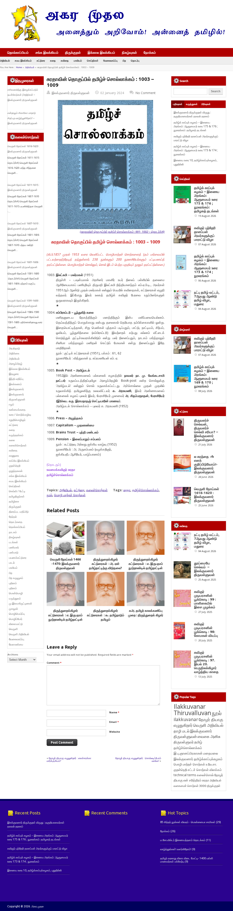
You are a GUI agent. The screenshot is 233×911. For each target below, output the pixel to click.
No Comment (145, 93)
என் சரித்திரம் (192, 780)
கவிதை (65, 60)
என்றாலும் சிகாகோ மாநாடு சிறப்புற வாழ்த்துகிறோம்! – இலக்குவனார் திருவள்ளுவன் (22, 118)
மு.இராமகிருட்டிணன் (20, 603)
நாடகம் (13, 532)
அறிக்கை (14, 353)
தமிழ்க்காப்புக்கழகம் (208, 759)
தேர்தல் (13, 517)
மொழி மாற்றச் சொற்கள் (70, 495)
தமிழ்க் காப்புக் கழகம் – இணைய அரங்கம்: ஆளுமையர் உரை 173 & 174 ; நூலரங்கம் (196, 150)
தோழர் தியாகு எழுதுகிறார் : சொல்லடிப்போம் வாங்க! (138, 759)
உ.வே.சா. (211, 764)
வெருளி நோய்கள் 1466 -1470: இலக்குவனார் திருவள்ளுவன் (65, 564)
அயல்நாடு (14, 348)
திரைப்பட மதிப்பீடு (19, 512)
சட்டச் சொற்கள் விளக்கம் (205, 770)
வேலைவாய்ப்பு (110, 60)
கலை (12, 440)
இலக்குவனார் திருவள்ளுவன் (71, 93)
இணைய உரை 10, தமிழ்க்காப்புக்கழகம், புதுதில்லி (34, 870)
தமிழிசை (14, 501)
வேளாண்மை (16, 644)
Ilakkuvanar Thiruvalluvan (192, 709)
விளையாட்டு (16, 624)
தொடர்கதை (15, 522)
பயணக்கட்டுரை (17, 558)
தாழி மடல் (182, 731)
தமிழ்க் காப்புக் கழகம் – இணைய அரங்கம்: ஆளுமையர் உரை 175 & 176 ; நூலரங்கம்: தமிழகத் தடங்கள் (196, 126)
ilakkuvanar (186, 719)
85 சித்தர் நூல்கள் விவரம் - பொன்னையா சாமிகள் (187, 822)
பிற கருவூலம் (16, 578)
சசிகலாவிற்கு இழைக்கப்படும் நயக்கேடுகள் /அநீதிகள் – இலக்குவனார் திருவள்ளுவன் (23, 94)
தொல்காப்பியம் (18, 52)
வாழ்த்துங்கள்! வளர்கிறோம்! (175, 849)
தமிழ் (198, 742)
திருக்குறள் (73, 52)
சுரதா (126, 490)
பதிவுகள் (177, 104)
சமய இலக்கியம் (23, 60)
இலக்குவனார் (16, 389)
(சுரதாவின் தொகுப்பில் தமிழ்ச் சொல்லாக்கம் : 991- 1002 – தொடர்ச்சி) (122, 232)
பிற (124, 60)
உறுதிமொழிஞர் (17, 420)
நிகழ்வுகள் (129, 52)
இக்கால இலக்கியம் (101, 52)
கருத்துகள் (192, 104)
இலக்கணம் (15, 384)
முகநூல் (13, 609)
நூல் (49, 495)
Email (114, 722)
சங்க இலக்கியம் (46, 52)
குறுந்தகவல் (16, 471)
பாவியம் (78, 60)
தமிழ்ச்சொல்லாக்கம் (145, 490)
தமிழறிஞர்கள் (17, 496)
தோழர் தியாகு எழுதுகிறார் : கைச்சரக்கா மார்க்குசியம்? (69, 759)
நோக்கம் (150, 53)
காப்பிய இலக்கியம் (19, 461)
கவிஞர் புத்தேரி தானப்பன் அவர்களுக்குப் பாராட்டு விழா (205, 233)
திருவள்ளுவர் (184, 742)
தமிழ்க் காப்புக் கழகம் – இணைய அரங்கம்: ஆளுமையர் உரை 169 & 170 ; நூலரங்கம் (206, 376)
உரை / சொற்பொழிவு (20, 415)
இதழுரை (14, 374)
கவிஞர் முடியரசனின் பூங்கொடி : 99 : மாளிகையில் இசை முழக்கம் (205, 599)
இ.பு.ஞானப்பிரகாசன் (188, 753)
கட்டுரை (41, 60)
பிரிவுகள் (205, 104)
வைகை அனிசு (209, 736)
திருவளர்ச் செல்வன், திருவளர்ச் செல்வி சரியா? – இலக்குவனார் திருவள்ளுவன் (206, 430)
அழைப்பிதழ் (15, 364)
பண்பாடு (13, 552)
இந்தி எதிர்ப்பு (16, 379)
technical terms (185, 775)
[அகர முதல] (116, 40)
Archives (13, 654)
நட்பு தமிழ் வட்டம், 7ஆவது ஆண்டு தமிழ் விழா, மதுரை (206, 298)
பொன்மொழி (16, 593)
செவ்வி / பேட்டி (17, 491)
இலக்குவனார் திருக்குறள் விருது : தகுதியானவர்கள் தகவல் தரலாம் (192, 114)
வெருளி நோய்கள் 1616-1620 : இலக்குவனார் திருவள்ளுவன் (206, 494)
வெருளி (13, 629)
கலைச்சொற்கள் (97, 490)
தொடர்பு (135, 60)
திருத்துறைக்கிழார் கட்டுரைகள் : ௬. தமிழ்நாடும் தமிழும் (105, 615)
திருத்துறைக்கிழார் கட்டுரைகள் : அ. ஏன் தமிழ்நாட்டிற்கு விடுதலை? (105, 564)
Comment (54, 662)
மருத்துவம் (15, 598)
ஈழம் (11, 404)
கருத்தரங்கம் (16, 435)
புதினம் (13, 583)
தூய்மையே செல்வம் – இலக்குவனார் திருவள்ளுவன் (204, 569)
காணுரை (14, 456)
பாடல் (12, 563)
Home (19, 67)
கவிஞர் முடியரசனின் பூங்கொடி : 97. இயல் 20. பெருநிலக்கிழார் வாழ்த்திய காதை (206, 662)
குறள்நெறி (14, 466)
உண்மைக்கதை (17, 410)
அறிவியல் (5, 60)
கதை (53, 60)
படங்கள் (13, 542)
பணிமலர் (14, 547)
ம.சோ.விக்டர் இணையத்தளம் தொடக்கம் (182, 840)
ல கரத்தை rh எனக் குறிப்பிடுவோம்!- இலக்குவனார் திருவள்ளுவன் (206, 464)
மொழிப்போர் (15, 619)
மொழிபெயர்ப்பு (17, 614)
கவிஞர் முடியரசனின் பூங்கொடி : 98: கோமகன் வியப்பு (206, 629)
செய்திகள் (92, 60)
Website (114, 731)
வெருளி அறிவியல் (19, 634)
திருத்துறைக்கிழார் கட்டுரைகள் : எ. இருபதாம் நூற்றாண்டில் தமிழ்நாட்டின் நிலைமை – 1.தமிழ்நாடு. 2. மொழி (65, 619)
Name (114, 712)
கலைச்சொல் (205, 775)
